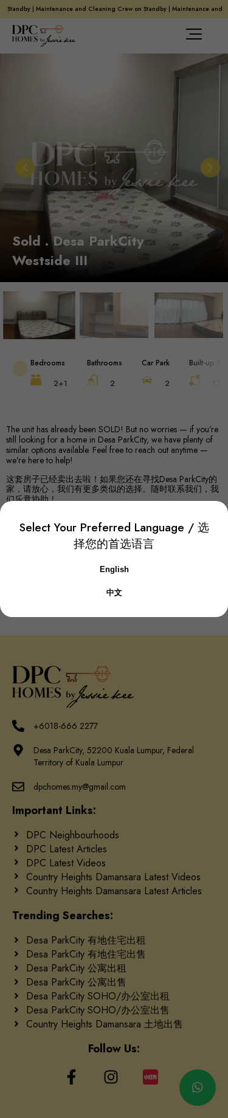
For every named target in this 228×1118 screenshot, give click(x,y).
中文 (114, 592)
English (114, 569)
